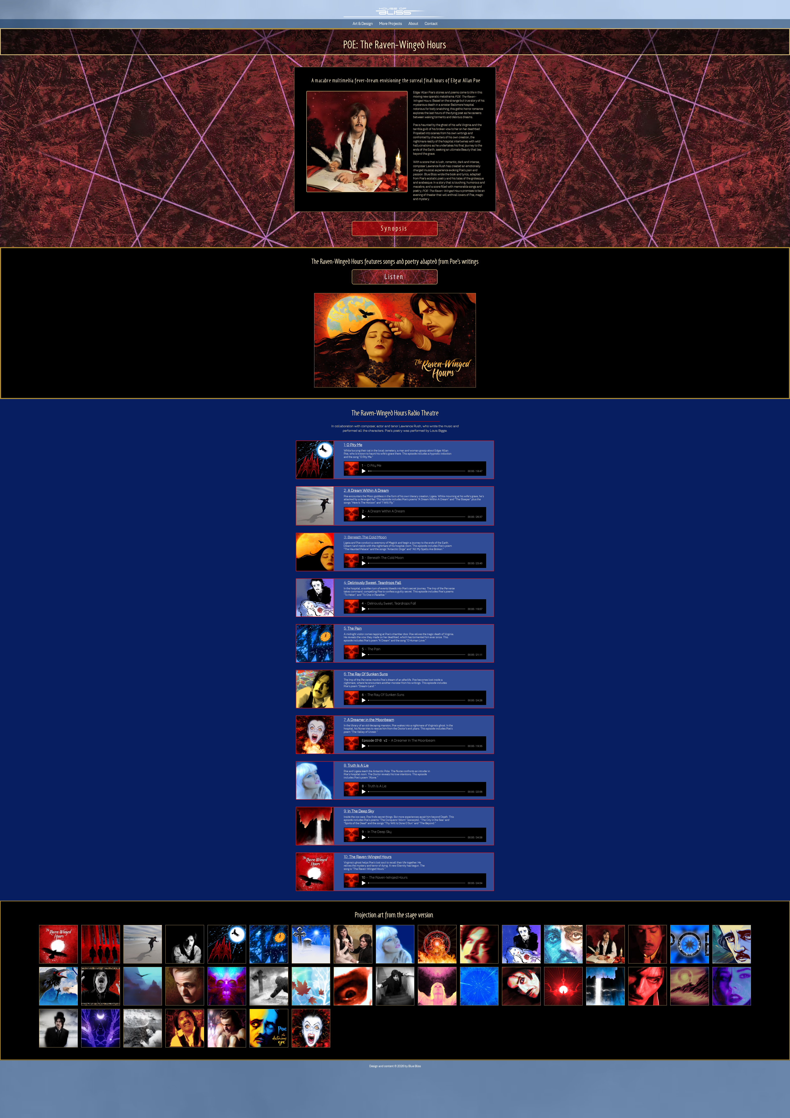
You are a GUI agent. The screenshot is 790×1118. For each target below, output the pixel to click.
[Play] (364, 471)
